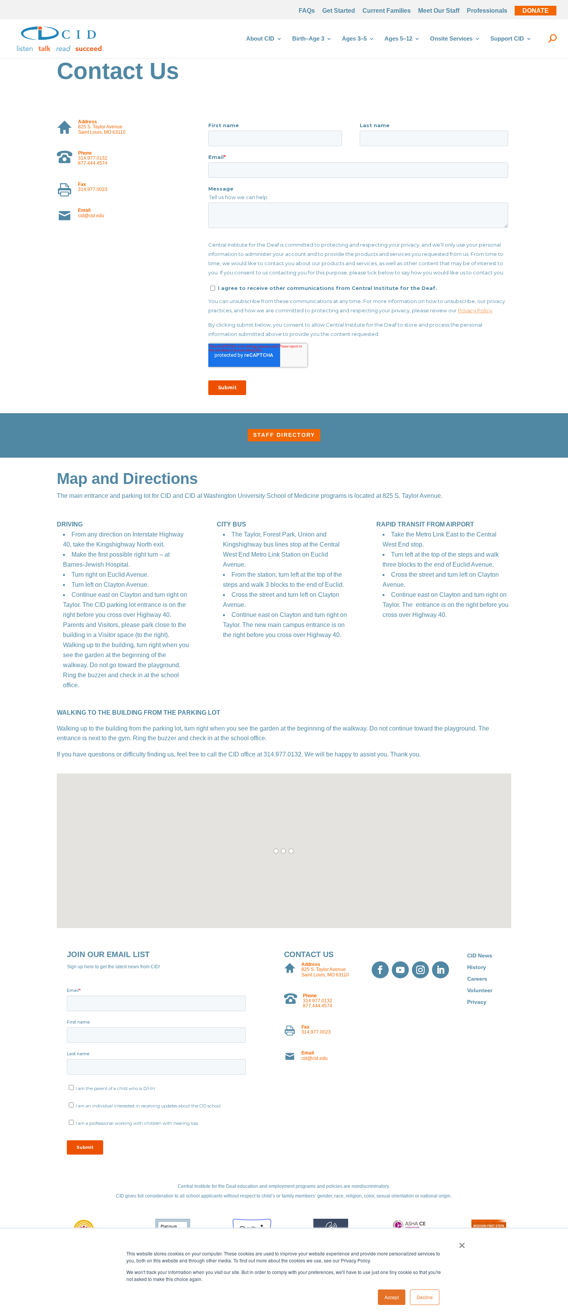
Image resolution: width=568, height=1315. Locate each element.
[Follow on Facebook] (380, 969)
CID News (479, 956)
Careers (477, 979)
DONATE (535, 11)
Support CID (507, 39)
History (476, 967)
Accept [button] (391, 1297)
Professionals (487, 11)
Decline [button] (425, 1297)
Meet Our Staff (438, 11)
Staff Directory (284, 435)
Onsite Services (451, 39)
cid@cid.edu (91, 215)
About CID (260, 39)
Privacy (476, 1002)
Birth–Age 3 (308, 39)
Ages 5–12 (398, 39)
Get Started (338, 11)
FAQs (307, 11)
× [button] (461, 1242)
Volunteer (479, 990)
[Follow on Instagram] (420, 969)
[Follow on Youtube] (400, 969)
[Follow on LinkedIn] (440, 969)
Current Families (386, 11)
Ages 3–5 (354, 39)
